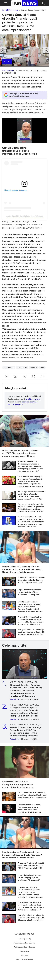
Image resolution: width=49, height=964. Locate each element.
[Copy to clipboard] (42, 376)
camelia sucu (9, 367)
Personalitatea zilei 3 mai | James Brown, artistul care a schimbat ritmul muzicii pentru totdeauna (24, 808)
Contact (24, 955)
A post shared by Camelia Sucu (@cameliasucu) (24, 216)
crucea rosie (22, 367)
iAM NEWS (6, 10)
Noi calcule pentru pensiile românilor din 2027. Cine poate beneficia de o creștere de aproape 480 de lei (24, 436)
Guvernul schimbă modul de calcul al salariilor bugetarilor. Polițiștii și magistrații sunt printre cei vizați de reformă (24, 508)
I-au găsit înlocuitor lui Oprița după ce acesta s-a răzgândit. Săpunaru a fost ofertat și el (24, 633)
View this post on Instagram (15, 190)
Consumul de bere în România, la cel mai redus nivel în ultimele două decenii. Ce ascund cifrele (24, 796)
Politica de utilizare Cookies (24, 947)
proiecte (33, 367)
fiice (42, 367)
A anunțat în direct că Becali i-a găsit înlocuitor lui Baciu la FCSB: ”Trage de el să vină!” (24, 581)
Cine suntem (24, 951)
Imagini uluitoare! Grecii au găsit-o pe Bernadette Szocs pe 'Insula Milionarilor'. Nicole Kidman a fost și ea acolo (24, 552)
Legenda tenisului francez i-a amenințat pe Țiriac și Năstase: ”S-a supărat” (24, 593)
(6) (9, 62)
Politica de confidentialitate (24, 943)
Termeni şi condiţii (24, 939)
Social (15, 10)
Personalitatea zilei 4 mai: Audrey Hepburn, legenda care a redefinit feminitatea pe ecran (24, 767)
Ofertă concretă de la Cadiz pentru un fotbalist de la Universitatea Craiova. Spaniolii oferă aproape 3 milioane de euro (24, 607)
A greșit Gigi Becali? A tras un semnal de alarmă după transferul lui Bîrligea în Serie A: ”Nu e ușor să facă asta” (24, 621)
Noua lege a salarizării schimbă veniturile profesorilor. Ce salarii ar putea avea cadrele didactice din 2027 (24, 495)
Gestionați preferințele (24, 959)
